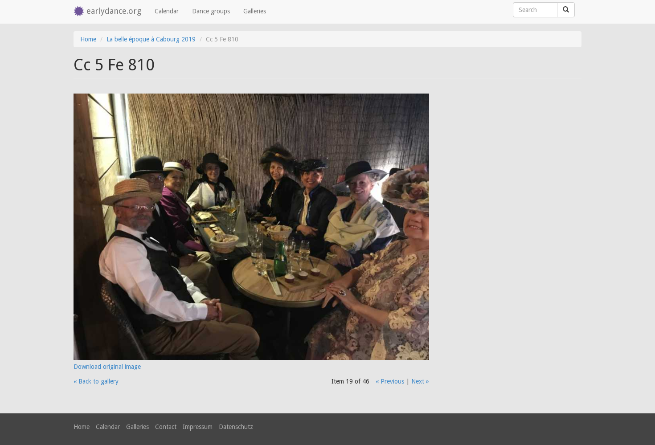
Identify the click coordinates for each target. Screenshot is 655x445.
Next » (420, 381)
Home (88, 39)
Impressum (198, 426)
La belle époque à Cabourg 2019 (151, 39)
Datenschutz (236, 426)
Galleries (254, 11)
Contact (165, 426)
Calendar (167, 11)
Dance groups (211, 11)
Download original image (107, 366)
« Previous (390, 381)
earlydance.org (113, 11)
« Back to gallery (96, 381)
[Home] (80, 12)
